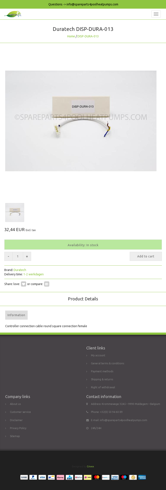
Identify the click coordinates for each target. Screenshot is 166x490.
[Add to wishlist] (24, 284)
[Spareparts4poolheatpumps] (11, 14)
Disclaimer (16, 420)
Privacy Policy (18, 428)
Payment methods (102, 371)
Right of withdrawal (103, 387)
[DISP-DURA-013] (83, 121)
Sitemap (15, 436)
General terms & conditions (107, 363)
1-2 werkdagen (33, 274)
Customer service (20, 412)
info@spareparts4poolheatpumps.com (123, 420)
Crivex (90, 466)
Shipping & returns (102, 379)
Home (71, 36)
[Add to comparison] (47, 284)
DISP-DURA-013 (88, 36)
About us (15, 404)
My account (98, 355)
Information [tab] (16, 315)
